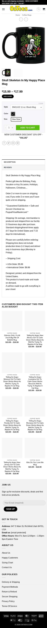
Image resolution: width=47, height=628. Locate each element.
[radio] (13, 114)
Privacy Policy (8, 601)
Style (6, 107)
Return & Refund (9, 592)
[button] (3, 9)
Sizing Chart (7, 563)
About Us (6, 553)
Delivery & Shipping (11, 582)
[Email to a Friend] (13, 143)
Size (5, 119)
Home (18, 15)
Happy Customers (10, 558)
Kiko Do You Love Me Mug (34, 463)
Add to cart (27, 128)
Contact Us (7, 567)
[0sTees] (21, 9)
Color (6, 113)
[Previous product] (26, 19)
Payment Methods (10, 587)
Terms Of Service (9, 606)
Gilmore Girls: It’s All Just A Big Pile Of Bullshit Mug (12, 337)
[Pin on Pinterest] (18, 143)
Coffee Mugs (26, 15)
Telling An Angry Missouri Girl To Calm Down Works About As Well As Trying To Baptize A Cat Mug (12, 381)
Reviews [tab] (8, 167)
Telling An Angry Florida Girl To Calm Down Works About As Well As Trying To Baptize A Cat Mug (12, 425)
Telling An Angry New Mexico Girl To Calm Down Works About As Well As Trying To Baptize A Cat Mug (35, 339)
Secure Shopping (9, 596)
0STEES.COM (26, 625)
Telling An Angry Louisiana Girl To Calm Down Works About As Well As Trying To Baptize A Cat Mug (34, 382)
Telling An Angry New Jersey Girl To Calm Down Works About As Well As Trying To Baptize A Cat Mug (12, 466)
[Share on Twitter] (9, 143)
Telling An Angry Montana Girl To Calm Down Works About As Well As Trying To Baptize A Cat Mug (35, 425)
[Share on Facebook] (4, 143)
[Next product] (21, 19)
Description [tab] (9, 162)
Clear (41, 103)
